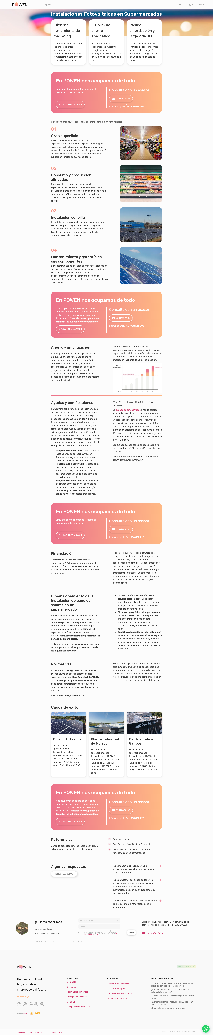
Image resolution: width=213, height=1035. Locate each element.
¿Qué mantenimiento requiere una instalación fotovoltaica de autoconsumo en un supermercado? (134, 869)
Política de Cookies (55, 1032)
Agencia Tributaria (122, 839)
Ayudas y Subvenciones (117, 998)
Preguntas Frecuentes (77, 992)
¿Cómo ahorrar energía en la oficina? (168, 1008)
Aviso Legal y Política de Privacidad (29, 1032)
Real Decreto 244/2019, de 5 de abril (131, 844)
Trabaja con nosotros (77, 997)
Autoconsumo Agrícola (117, 989)
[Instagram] (36, 1004)
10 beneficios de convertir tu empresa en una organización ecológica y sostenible (172, 984)
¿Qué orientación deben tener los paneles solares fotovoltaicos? (170, 990)
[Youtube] (42, 1004)
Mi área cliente (198, 4)
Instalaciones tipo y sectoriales (120, 993)
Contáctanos (123, 98)
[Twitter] (25, 1004)
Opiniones (71, 987)
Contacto (71, 982)
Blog (181, 4)
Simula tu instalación (70, 104)
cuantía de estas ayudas (128, 410)
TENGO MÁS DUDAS (64, 874)
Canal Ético (72, 1002)
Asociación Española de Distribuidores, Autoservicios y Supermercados (132, 851)
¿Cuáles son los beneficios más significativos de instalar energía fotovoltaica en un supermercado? (135, 904)
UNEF (25, 1014)
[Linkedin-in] (31, 1004)
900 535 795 (137, 106)
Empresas (48, 4)
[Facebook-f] (19, 1004)
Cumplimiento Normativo (78, 1007)
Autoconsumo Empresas (117, 984)
